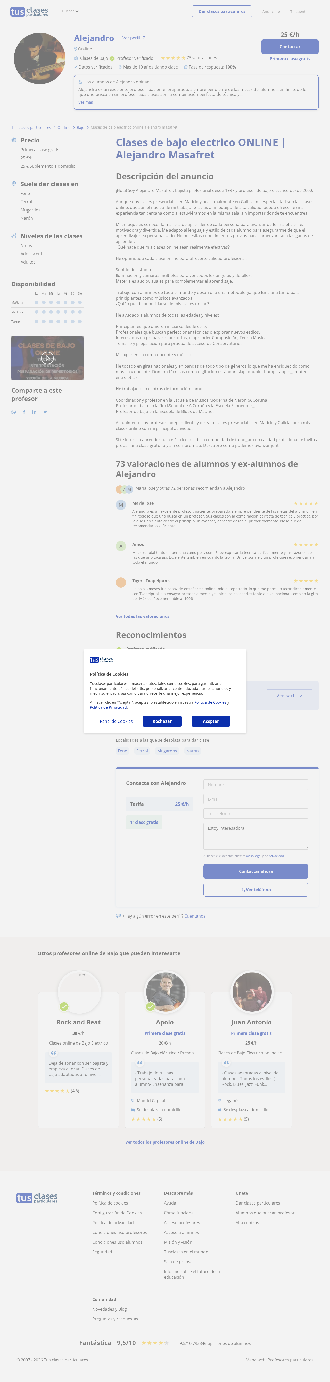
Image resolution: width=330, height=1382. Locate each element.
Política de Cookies (210, 702)
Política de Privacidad (108, 707)
